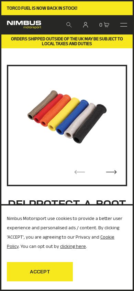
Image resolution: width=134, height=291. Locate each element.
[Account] (85, 25)
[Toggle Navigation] (123, 25)
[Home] (24, 25)
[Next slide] (111, 172)
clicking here (73, 246)
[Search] (69, 25)
